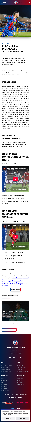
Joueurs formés (5, 390)
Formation (4, 375)
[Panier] (29, 2)
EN (21, 2)
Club (2, 362)
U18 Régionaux (4, 386)
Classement (19, 369)
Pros (18, 362)
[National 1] (12, 409)
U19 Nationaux (4, 384)
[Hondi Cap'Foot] (7, 403)
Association (21, 375)
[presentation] (13, 323)
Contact (19, 397)
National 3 (3, 382)
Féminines (19, 380)
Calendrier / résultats (22, 367)
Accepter (22, 418)
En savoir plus (10, 414)
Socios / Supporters (5, 371)
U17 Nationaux (4, 388)
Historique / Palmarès (6, 365)
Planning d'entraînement (22, 371)
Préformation (20, 378)
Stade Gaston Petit (5, 369)
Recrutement (4, 380)
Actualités (12, 397)
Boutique (15, 395)
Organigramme (5, 367)
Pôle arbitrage (20, 384)
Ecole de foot (20, 382)
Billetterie (7, 395)
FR (19, 2)
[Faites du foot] (22, 403)
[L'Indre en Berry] (18, 409)
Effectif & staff (20, 365)
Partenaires (23, 395)
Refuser (8, 418)
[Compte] (26, 2)
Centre (2, 378)
